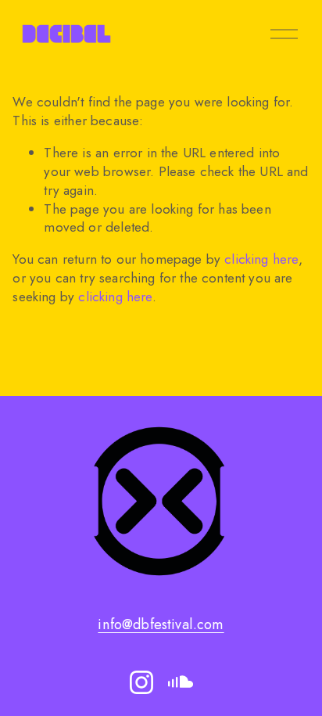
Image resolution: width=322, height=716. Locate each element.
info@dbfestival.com (161, 625)
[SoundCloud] (180, 682)
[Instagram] (141, 682)
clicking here (261, 259)
